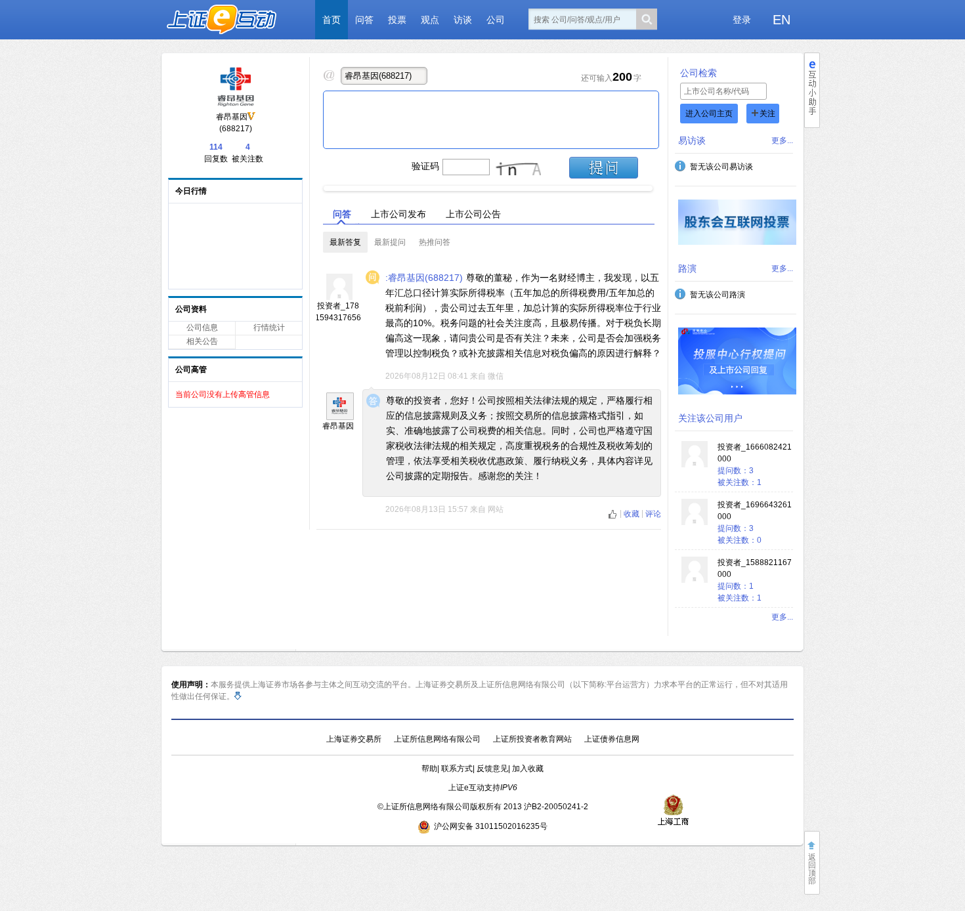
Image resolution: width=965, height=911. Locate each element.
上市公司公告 (473, 214)
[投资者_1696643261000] (694, 522)
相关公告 (202, 341)
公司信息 (202, 327)
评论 (653, 514)
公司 (495, 19)
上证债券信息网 (611, 739)
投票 (397, 19)
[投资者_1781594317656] (339, 297)
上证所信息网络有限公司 (437, 739)
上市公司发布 (398, 214)
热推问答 (434, 242)
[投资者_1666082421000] (694, 464)
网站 (496, 509)
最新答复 (345, 242)
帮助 (429, 768)
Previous (312, 185)
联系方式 (457, 768)
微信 (496, 376)
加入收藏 (528, 768)
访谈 (463, 19)
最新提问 (390, 242)
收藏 (632, 514)
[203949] (340, 406)
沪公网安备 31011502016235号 (490, 826)
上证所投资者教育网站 (532, 739)
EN (781, 19)
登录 (742, 19)
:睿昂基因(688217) (424, 277)
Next (664, 185)
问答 (364, 19)
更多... (782, 140)
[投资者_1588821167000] (694, 580)
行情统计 (269, 327)
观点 (430, 19)
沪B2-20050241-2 (556, 806)
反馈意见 (492, 768)
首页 (331, 19)
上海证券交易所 (353, 739)
